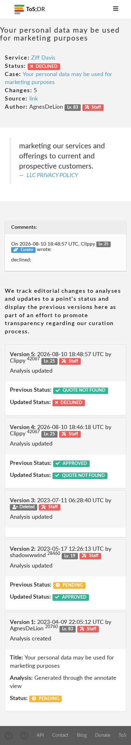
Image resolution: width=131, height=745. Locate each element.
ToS (122, 735)
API (40, 735)
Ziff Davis (43, 58)
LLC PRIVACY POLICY (52, 175)
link (33, 99)
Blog (82, 735)
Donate (102, 735)
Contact (60, 735)
